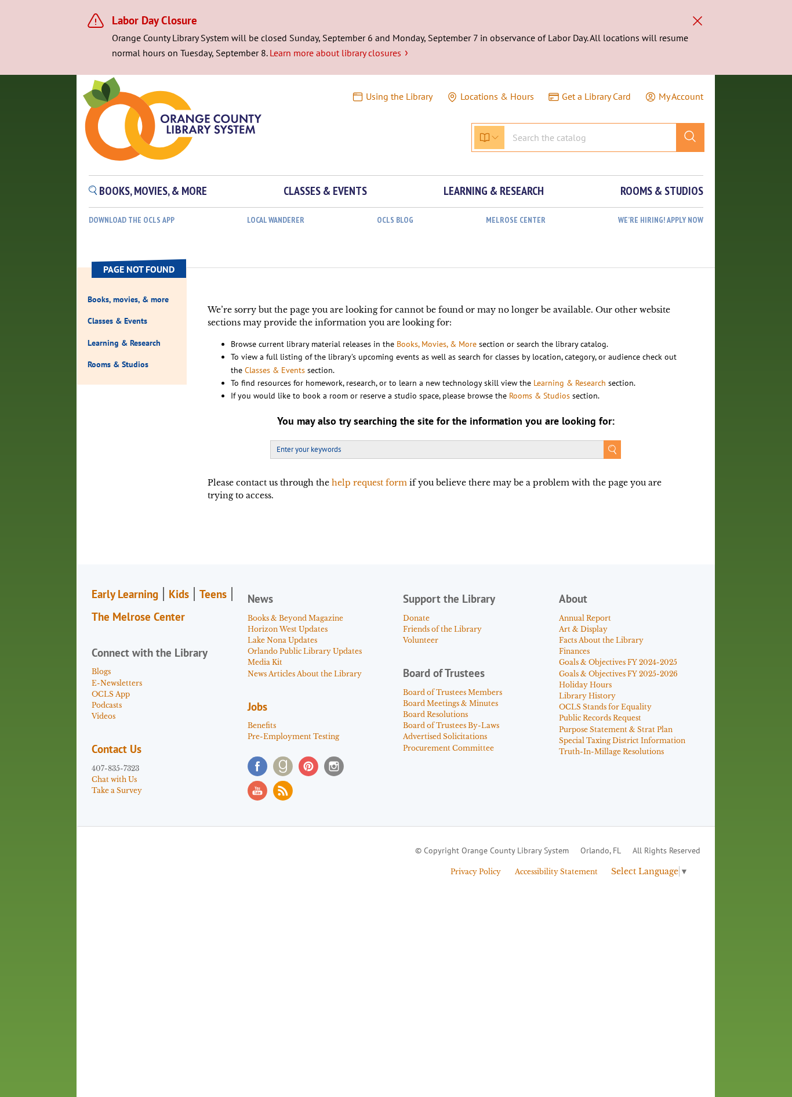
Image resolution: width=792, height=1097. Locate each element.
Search (612, 449)
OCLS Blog (395, 220)
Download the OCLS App (132, 220)
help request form (369, 482)
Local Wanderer (275, 220)
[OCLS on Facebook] (257, 766)
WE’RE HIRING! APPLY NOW (660, 220)
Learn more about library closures (339, 53)
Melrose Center (516, 220)
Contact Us (116, 749)
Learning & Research (569, 383)
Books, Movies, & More (437, 344)
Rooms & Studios (539, 395)
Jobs (257, 707)
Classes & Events (275, 370)
